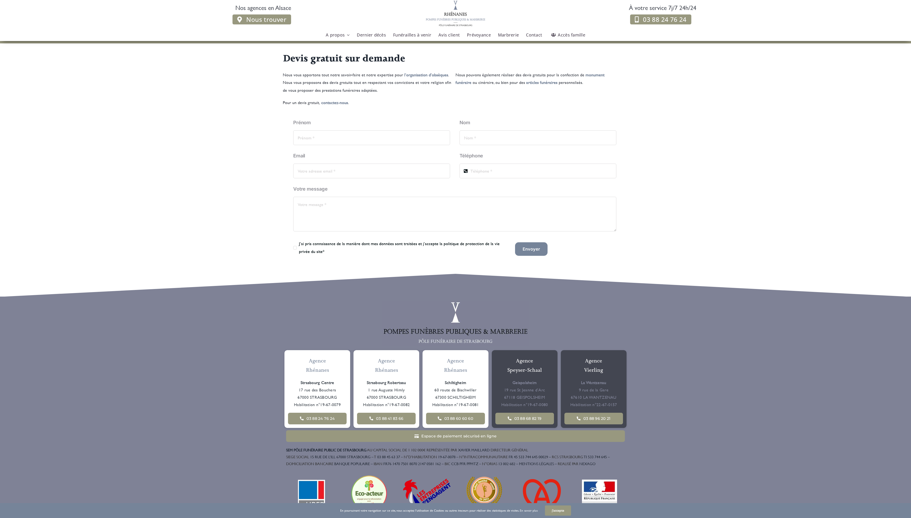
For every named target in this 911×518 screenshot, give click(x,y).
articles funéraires (541, 82)
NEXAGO (576, 463)
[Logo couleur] (455, 303)
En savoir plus (529, 510)
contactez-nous (334, 102)
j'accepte (558, 511)
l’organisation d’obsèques (426, 75)
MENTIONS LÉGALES (536, 463)
